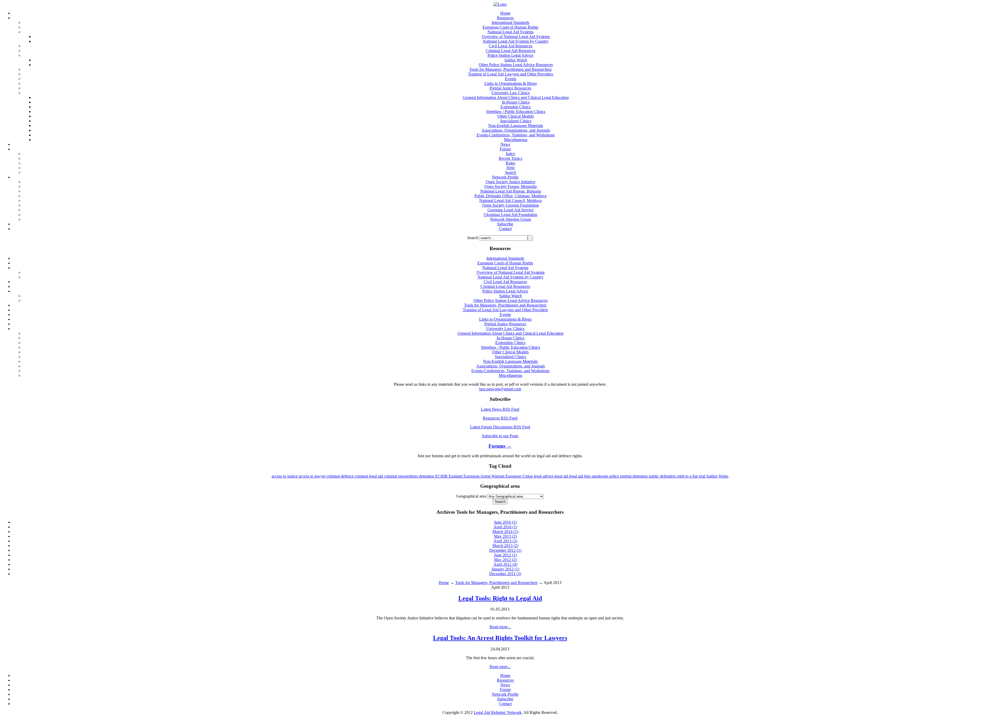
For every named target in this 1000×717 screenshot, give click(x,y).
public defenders (663, 476)
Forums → (500, 446)
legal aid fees (580, 476)
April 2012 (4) (505, 564)
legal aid (561, 476)
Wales (723, 476)
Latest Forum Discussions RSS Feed (500, 427)
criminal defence (341, 476)
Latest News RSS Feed (500, 409)
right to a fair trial (691, 476)
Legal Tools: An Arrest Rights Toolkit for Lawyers (500, 637)
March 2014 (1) (505, 531)
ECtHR (442, 476)
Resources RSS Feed (500, 418)
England (456, 476)
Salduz (712, 476)
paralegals (600, 476)
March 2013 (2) (505, 545)
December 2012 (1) (505, 550)
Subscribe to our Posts (500, 436)
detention (427, 476)
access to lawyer (313, 476)
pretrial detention (634, 476)
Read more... (500, 627)
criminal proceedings (401, 476)
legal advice (544, 476)
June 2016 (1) (505, 522)
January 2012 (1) (505, 569)
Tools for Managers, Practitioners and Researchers (496, 582)
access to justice (285, 476)
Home (444, 582)
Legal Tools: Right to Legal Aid (500, 598)
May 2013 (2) (505, 536)
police (614, 476)
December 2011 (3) (505, 574)
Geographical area (471, 496)
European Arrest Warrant (484, 476)
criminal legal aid (369, 476)
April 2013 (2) (505, 541)
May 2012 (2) (505, 559)
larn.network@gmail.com (500, 389)
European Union (519, 476)
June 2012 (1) (505, 555)
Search (473, 238)
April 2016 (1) (505, 527)
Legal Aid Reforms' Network (498, 712)
